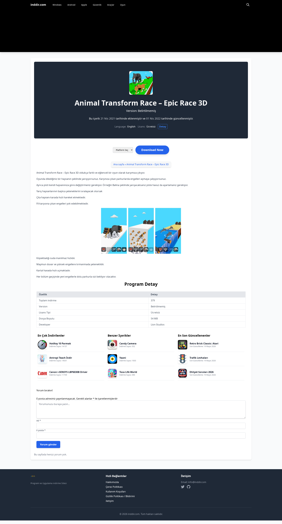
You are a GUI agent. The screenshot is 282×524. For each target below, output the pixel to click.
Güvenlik (97, 4)
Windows (57, 4)
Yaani (122, 357)
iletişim (110, 501)
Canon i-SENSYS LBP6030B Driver (68, 372)
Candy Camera (127, 343)
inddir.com (38, 5)
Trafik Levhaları (199, 357)
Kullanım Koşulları (116, 491)
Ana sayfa (118, 164)
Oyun (122, 4)
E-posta (41, 430)
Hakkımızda (112, 482)
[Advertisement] (141, 31)
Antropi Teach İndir (60, 357)
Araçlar (110, 4)
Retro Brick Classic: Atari (204, 343)
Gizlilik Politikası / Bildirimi (120, 496)
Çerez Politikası (114, 486)
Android (71, 4)
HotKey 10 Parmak (60, 343)
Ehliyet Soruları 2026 (202, 372)
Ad (38, 420)
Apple (84, 4)
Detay (162, 126)
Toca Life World (128, 372)
